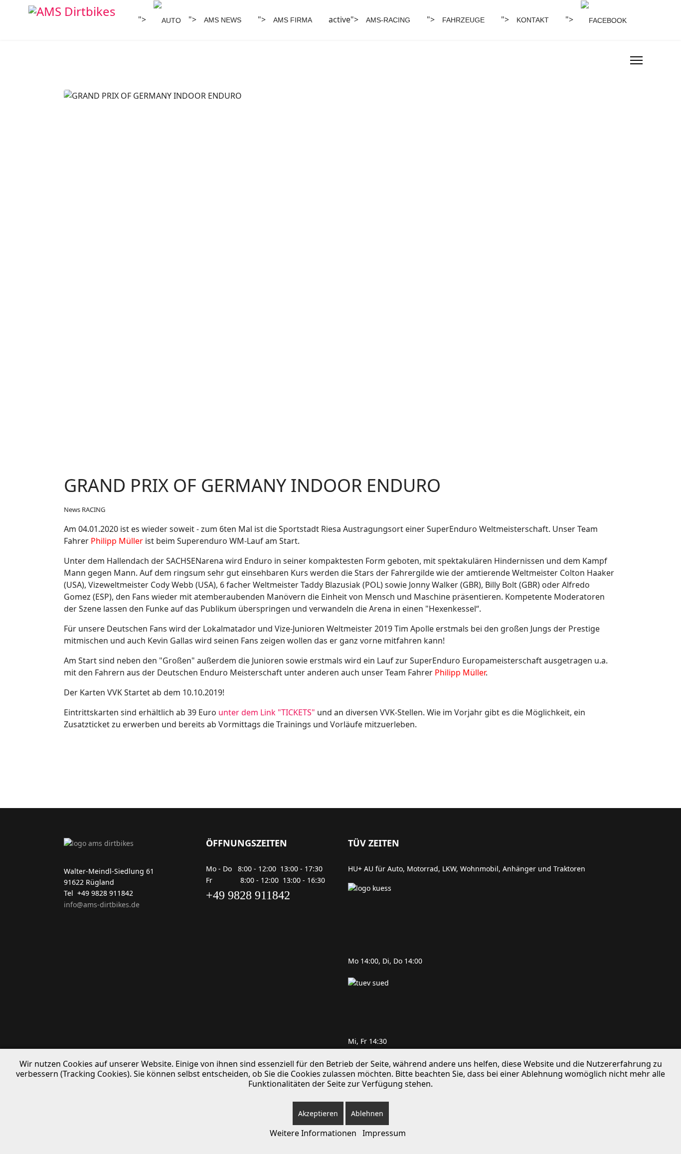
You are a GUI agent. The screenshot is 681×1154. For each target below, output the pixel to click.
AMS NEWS (222, 20)
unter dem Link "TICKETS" (266, 712)
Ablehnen (367, 1113)
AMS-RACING (388, 20)
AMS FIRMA (292, 20)
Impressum (384, 1133)
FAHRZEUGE (463, 20)
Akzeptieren (318, 1113)
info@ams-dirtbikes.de (102, 904)
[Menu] (636, 60)
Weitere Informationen (313, 1133)
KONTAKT (532, 20)
